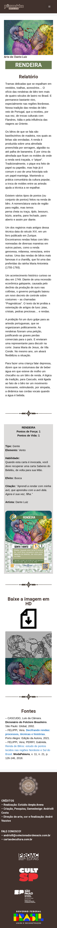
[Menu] (49, 7)
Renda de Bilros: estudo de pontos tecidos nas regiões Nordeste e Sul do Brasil (27, 750)
